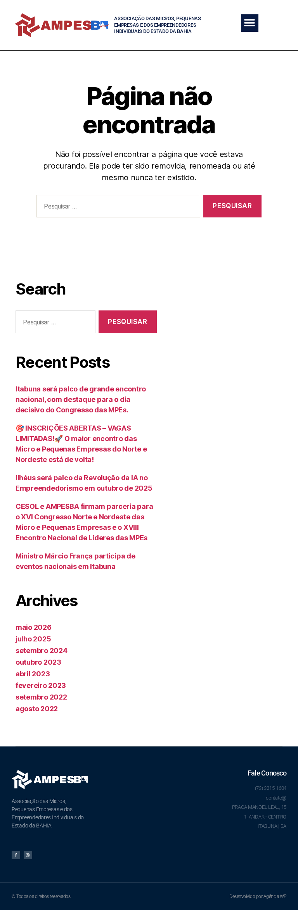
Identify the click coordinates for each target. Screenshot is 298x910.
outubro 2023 (38, 662)
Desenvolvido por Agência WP (257, 896)
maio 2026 (34, 627)
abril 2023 (33, 674)
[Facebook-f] (16, 855)
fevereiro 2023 (41, 685)
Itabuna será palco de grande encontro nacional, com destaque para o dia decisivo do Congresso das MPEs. (81, 399)
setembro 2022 (41, 697)
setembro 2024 (42, 650)
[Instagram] (28, 855)
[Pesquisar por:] (116, 208)
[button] (249, 23)
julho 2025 (33, 639)
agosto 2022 (37, 709)
